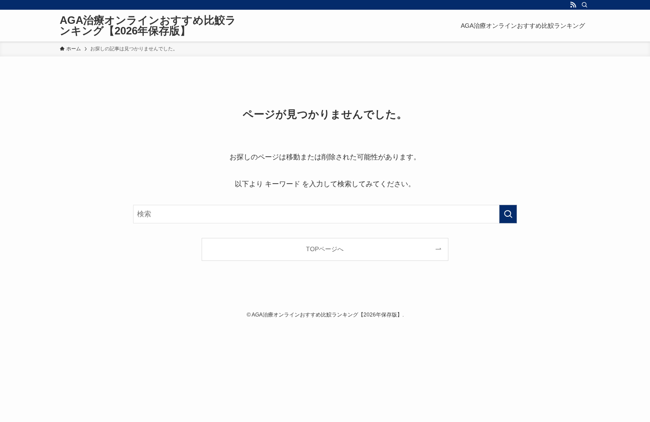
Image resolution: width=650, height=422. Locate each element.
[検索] (584, 5)
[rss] (573, 5)
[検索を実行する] (508, 214)
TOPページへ (325, 248)
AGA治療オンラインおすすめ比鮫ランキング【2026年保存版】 (148, 25)
